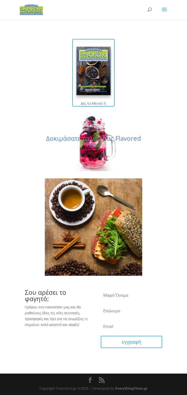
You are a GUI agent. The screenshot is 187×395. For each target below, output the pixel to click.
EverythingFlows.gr (131, 388)
